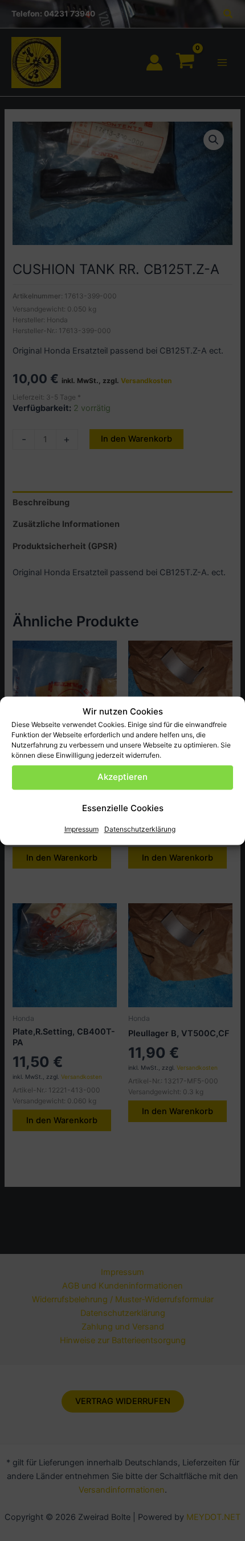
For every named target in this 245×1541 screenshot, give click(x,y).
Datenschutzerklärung (139, 829)
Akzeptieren (122, 777)
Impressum (81, 829)
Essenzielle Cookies (123, 808)
